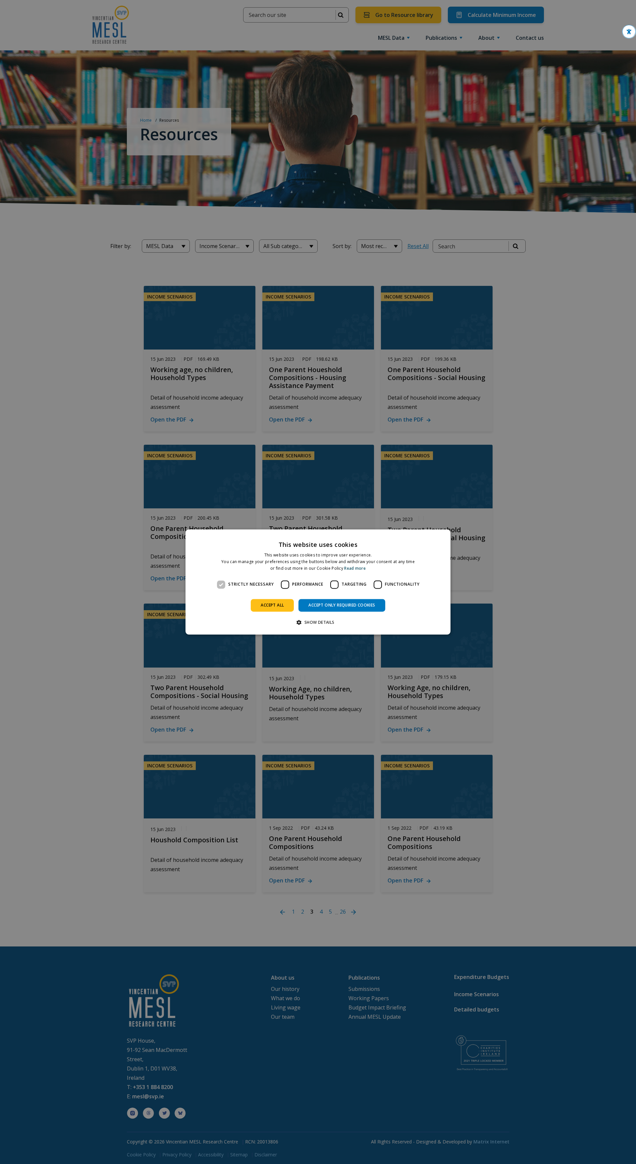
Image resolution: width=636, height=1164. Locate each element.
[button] (629, 31)
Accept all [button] (272, 605)
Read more (355, 568)
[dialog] (318, 581)
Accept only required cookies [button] (341, 605)
